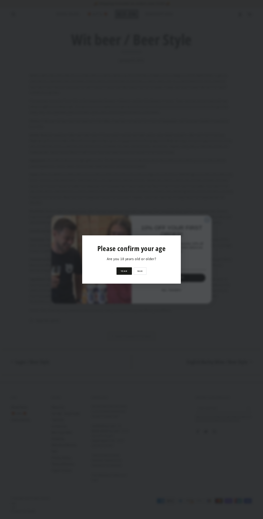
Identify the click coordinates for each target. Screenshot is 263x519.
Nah (140, 271)
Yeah (124, 271)
